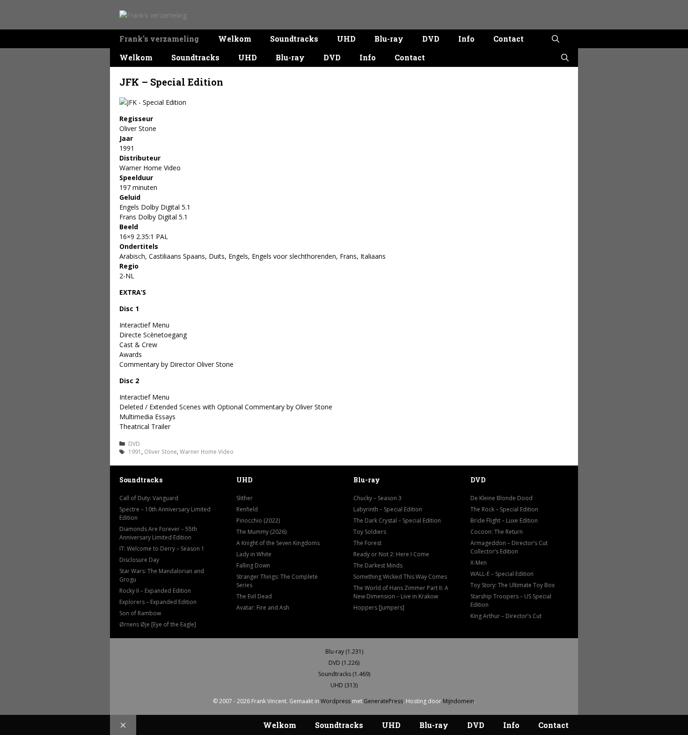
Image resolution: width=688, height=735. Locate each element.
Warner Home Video (207, 451)
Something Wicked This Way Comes (400, 577)
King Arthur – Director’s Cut (506, 616)
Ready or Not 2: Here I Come (391, 554)
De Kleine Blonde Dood (501, 498)
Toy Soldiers (369, 532)
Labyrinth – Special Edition (387, 509)
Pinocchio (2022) (258, 520)
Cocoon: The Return (496, 532)
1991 (134, 451)
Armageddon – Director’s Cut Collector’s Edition (509, 547)
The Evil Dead (254, 596)
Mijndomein (458, 701)
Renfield (247, 509)
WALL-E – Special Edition (502, 574)
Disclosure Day (139, 560)
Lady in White (253, 554)
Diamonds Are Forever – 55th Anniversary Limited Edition (158, 533)
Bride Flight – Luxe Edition (504, 520)
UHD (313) (344, 685)
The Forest (367, 543)
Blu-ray (388, 39)
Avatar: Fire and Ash (262, 607)
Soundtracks (294, 39)
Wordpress (336, 701)
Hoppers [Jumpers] (378, 607)
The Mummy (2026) (261, 532)
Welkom (234, 39)
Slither (244, 498)
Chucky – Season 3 (377, 498)
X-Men (478, 563)
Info (466, 39)
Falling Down (253, 565)
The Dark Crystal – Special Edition (397, 520)
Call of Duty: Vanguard (148, 498)
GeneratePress (383, 701)
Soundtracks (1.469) (344, 674)
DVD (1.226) (344, 663)
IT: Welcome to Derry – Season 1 (162, 549)
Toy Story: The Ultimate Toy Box (512, 585)
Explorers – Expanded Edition (158, 602)
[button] (555, 38)
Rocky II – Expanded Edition (155, 591)
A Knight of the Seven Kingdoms (278, 543)
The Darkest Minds (378, 565)
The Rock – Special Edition (504, 509)
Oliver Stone (160, 451)
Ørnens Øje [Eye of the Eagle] (157, 624)
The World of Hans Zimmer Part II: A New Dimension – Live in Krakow (400, 592)
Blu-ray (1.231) (344, 651)
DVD (430, 39)
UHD (346, 39)
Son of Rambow (140, 613)
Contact (508, 39)
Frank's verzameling (159, 39)
